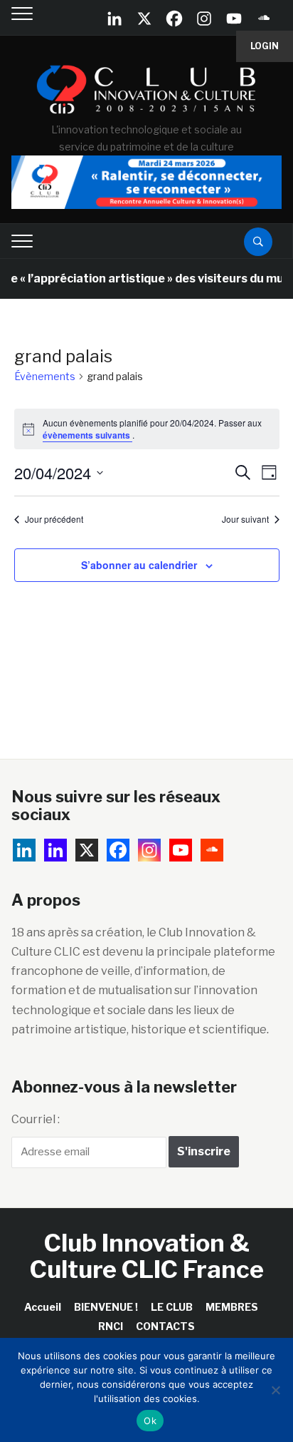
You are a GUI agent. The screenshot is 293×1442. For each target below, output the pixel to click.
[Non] (275, 1390)
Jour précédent (54, 519)
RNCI (110, 1326)
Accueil (42, 1307)
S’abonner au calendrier (139, 565)
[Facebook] (174, 18)
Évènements (44, 376)
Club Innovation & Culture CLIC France (147, 1256)
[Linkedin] (55, 850)
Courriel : (35, 1119)
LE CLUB (172, 1307)
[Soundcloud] (264, 18)
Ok (150, 1420)
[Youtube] (234, 18)
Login (264, 46)
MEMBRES (232, 1307)
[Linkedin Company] (114, 18)
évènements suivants (87, 435)
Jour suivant (245, 519)
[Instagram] (204, 18)
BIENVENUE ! (106, 1307)
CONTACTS (165, 1326)
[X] (144, 18)
